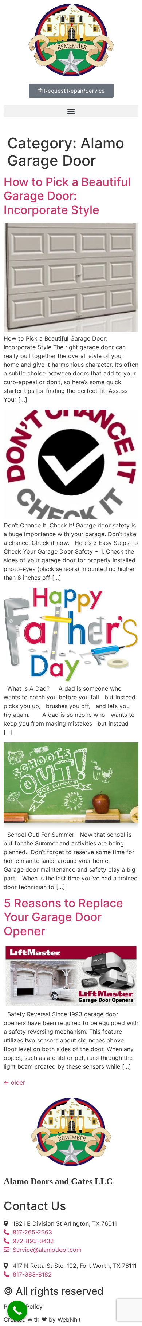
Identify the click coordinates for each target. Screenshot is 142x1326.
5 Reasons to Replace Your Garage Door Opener (63, 917)
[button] (71, 111)
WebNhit (69, 1319)
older (14, 1082)
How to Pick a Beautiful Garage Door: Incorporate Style (67, 196)
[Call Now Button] (17, 1311)
